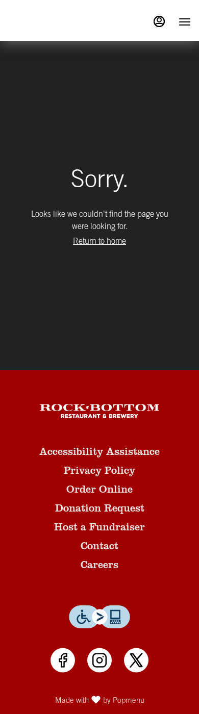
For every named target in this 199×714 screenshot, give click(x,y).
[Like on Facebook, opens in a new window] (63, 661)
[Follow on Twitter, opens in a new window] (136, 661)
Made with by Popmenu (76, 699)
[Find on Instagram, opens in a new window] (99, 661)
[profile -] (159, 21)
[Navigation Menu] (184, 22)
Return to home (99, 242)
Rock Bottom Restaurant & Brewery (99, 411)
